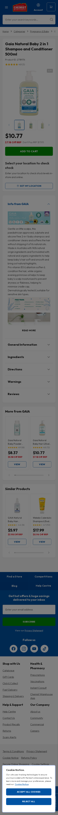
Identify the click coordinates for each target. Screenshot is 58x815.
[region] (28, 788)
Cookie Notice (22, 784)
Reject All (28, 801)
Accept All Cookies (29, 791)
